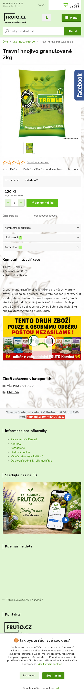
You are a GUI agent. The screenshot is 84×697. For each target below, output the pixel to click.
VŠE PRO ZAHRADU (24, 41)
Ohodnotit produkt (38, 162)
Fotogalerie (18, 448)
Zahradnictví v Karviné (24, 439)
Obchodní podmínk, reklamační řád (31, 461)
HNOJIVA (13, 392)
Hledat (72, 31)
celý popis (71, 169)
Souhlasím (53, 676)
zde (58, 688)
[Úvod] (19, 18)
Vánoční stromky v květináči (27, 456)
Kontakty (16, 444)
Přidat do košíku (42, 203)
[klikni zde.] (42, 508)
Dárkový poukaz (20, 452)
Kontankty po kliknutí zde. (46, 417)
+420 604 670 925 (13, 3)
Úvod (5, 41)
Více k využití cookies (50, 664)
